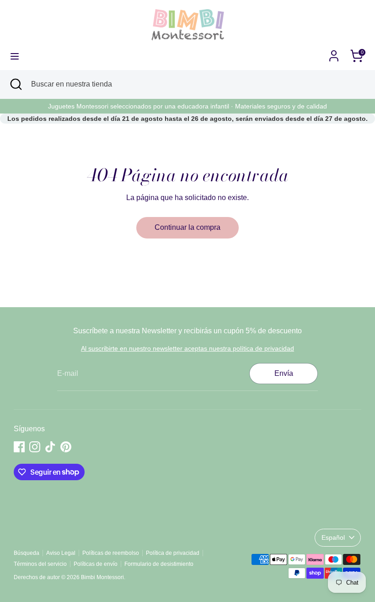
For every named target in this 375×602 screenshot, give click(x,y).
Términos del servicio (40, 564)
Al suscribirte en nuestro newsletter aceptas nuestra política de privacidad (187, 348)
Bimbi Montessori (102, 577)
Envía (283, 373)
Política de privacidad (172, 553)
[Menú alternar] (14, 55)
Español (333, 537)
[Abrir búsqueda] (15, 84)
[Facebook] (19, 446)
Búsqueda (26, 553)
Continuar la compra (187, 227)
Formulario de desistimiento (158, 564)
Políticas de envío (96, 564)
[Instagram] (34, 446)
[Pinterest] (65, 446)
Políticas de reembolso (110, 553)
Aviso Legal (60, 553)
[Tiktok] (50, 446)
